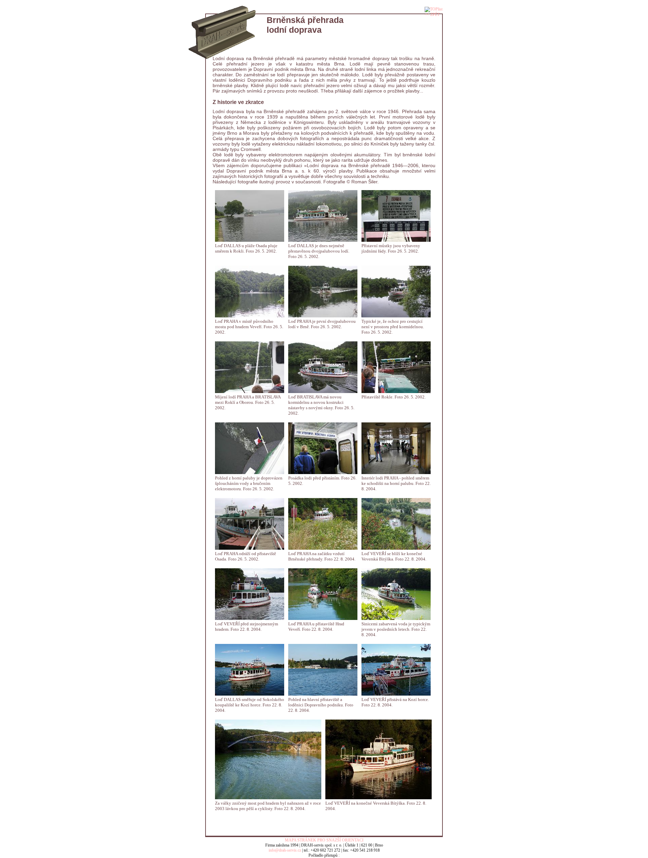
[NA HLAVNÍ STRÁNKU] (222, 12)
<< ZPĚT (432, 14)
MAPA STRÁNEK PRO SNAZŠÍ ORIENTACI (324, 840)
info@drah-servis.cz (285, 850)
